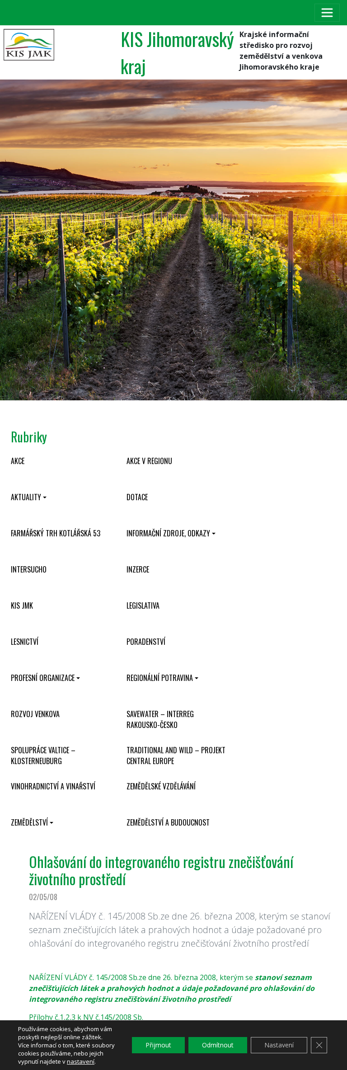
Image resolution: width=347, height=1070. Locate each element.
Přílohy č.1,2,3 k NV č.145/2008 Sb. (86, 1017)
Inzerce (138, 569)
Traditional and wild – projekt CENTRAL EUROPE (176, 755)
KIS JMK (22, 605)
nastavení (80, 1061)
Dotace (137, 497)
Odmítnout (218, 1045)
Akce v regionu (149, 460)
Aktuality (26, 497)
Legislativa (143, 605)
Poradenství (146, 641)
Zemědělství (29, 822)
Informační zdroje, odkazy (168, 533)
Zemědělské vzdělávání (161, 786)
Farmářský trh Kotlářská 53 (55, 533)
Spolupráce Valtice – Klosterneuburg (43, 755)
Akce (17, 460)
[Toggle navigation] (327, 13)
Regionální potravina (160, 677)
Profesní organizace (43, 677)
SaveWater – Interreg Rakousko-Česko (160, 719)
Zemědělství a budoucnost (168, 822)
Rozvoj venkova (35, 714)
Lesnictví (24, 641)
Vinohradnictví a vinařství (53, 786)
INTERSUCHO (29, 569)
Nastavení (279, 1045)
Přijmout (158, 1045)
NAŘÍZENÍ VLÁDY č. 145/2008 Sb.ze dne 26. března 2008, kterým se (171, 988)
